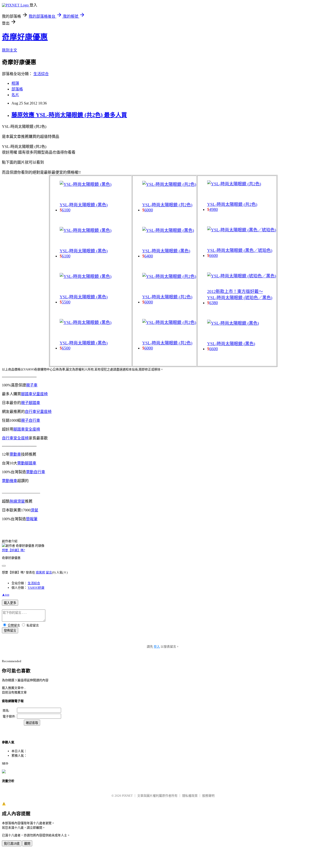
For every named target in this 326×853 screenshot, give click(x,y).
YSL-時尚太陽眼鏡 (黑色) (84, 205)
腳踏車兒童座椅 (34, 394)
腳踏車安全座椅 (26, 429)
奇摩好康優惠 (25, 37)
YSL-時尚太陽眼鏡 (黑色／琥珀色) (239, 250)
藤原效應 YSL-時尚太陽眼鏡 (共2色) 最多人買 (69, 115)
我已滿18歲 (12, 843)
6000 (148, 210)
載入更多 (10, 603)
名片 (15, 95)
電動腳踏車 (26, 463)
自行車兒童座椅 (38, 412)
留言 (49, 572)
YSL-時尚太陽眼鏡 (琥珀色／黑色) (239, 297)
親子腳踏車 (30, 403)
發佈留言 (10, 630)
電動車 (15, 454)
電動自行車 (35, 472)
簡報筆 (31, 519)
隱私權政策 (190, 795)
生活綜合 (41, 74)
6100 (66, 210)
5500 (66, 302)
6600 (213, 255)
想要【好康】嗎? (13, 550)
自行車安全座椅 (15, 438)
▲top (5, 594)
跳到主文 (9, 50)
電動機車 (9, 481)
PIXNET (127, 795)
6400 (148, 256)
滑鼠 (34, 510)
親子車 (31, 385)
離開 (27, 843)
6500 (66, 348)
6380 (213, 302)
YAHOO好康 (36, 587)
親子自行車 (30, 420)
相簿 (15, 83)
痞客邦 (40, 572)
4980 (213, 209)
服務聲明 (208, 795)
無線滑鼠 (17, 501)
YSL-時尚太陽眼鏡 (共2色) (167, 205)
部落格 (17, 89)
